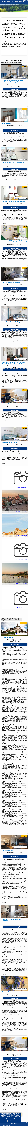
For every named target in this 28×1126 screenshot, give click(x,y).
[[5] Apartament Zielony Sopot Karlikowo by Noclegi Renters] (14, 232)
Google (18, 1113)
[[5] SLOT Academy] (14, 1044)
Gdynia (25, 109)
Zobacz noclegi (15, 89)
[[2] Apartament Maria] (14, 842)
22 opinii (25, 210)
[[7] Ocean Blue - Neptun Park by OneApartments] (14, 313)
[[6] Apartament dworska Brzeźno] (14, 274)
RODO (14, 1118)
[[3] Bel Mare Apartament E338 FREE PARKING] (14, 911)
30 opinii (17, 93)
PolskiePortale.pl (8, 1125)
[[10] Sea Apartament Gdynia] (14, 434)
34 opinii (24, 291)
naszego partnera (5, 101)
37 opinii (16, 252)
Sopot (25, 226)
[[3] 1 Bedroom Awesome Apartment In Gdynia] (14, 154)
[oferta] (15, 77)
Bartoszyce (24, 623)
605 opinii (20, 647)
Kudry (25, 977)
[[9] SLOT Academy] (14, 396)
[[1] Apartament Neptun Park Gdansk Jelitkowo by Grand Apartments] (14, 72)
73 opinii (20, 859)
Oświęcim (24, 836)
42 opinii (18, 373)
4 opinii (19, 413)
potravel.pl (25, 0)
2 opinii (19, 1001)
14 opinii (12, 333)
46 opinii (21, 451)
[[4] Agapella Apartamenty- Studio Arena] (14, 193)
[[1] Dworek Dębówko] (14, 629)
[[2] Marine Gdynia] (14, 115)
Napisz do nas (14, 1123)
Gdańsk (25, 66)
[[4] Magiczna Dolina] (14, 983)
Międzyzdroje (23, 905)
